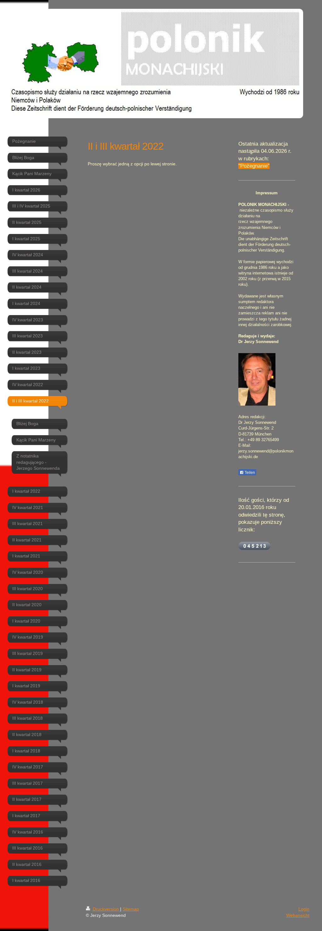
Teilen (249, 472)
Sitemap (131, 909)
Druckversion (106, 909)
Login (303, 909)
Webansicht (297, 915)
